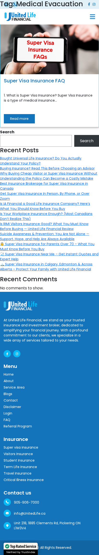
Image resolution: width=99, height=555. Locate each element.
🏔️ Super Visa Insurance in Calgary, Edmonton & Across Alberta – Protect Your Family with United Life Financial (46, 267)
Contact (11, 400)
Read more (19, 118)
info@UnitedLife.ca (29, 513)
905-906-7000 (26, 502)
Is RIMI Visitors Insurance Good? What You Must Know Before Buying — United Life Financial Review (44, 226)
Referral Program (18, 426)
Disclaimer (12, 406)
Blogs (8, 393)
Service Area (14, 387)
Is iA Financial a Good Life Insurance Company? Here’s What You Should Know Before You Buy (45, 206)
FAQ (7, 419)
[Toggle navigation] (92, 16)
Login (8, 413)
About (9, 380)
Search (7, 132)
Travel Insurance (17, 473)
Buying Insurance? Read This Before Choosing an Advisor (47, 168)
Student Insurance (19, 460)
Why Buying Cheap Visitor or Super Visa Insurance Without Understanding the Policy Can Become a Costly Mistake (48, 176)
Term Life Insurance (20, 466)
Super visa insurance (21, 447)
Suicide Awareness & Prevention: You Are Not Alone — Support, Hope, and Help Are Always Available (44, 236)
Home (9, 374)
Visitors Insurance (18, 453)
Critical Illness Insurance (24, 479)
